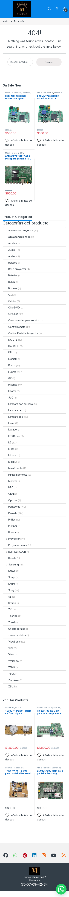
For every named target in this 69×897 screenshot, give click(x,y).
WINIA (11, 667)
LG (9, 442)
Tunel (11, 622)
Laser (11, 423)
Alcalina (12, 243)
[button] (61, 889)
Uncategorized (16, 628)
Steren (12, 603)
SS (10, 596)
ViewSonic (14, 641)
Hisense (13, 384)
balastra (12, 262)
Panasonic (16, 92)
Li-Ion (11, 448)
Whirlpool (13, 660)
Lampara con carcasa (20, 403)
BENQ (11, 281)
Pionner (12, 525)
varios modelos (17, 635)
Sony (11, 590)
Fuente (12, 371)
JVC (10, 397)
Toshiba (13, 615)
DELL (11, 352)
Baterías (13, 275)
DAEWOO (13, 346)
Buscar (49, 62)
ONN (11, 493)
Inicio (5, 21)
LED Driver (14, 436)
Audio (11, 249)
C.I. (10, 294)
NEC (10, 487)
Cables (12, 301)
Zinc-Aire (13, 680)
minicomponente (17, 474)
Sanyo (12, 570)
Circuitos (13, 313)
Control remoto (16, 326)
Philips (12, 519)
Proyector (14, 538)
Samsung (13, 564)
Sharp (11, 577)
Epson (11, 365)
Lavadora (13, 429)
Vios (10, 647)
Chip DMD (14, 307)
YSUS (11, 673)
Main (7, 92)
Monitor (12, 481)
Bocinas (12, 288)
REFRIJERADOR (17, 551)
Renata (12, 558)
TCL (22, 153)
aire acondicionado (19, 236)
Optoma (12, 500)
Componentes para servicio (24, 320)
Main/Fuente (15, 468)
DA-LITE (13, 339)
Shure (11, 583)
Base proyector (17, 268)
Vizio (11, 654)
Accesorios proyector (20, 230)
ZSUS (11, 686)
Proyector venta (17, 545)
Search (49, 9)
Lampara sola (15, 416)
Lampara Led (15, 410)
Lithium (12, 455)
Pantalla (26, 92)
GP (10, 378)
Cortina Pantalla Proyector (23, 333)
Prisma (12, 532)
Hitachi (12, 390)
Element (12, 358)
